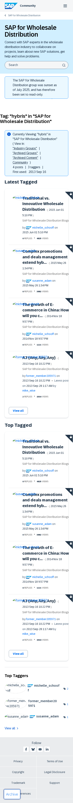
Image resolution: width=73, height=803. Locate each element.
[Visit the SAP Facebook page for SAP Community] (26, 749)
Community (28, 5)
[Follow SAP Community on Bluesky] (33, 749)
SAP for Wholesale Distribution (24, 15)
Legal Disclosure (54, 772)
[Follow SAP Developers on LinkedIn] (47, 749)
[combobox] (36, 65)
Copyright (18, 772)
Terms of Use (55, 761)
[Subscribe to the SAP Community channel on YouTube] (40, 749)
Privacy (18, 761)
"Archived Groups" (25, 153)
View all (18, 410)
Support (54, 782)
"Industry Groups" (25, 148)
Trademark (18, 782)
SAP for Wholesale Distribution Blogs (45, 220)
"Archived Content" (25, 157)
